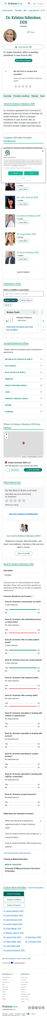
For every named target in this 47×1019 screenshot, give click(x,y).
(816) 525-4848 (34, 470)
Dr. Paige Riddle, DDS (12, 941)
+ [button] (6, 434)
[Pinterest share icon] (43, 1008)
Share (32, 32)
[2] (19, 86)
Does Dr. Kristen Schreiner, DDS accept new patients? (22, 845)
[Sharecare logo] (23, 1006)
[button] (32, 596)
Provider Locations (21, 96)
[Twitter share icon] (39, 1008)
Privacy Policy (14, 165)
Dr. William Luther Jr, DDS (13, 933)
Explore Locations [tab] (14, 899)
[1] (15, 86)
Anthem (8, 405)
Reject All (16, 173)
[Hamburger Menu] (5, 3)
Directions (15, 470)
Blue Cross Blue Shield (15, 372)
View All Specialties (36, 887)
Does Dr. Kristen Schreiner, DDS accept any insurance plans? (22, 835)
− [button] (6, 437)
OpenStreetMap (32, 457)
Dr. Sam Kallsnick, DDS (12, 919)
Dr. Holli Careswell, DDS (13, 915)
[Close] (42, 151)
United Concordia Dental (16, 385)
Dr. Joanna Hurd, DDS (12, 937)
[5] (30, 86)
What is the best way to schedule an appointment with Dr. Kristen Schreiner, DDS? (20, 824)
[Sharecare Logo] (15, 3)
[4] (26, 86)
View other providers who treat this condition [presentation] (19, 328)
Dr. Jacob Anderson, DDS (13, 911)
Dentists (18, 10)
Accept (31, 173)
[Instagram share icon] (33, 1008)
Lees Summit (34, 10)
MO (25, 10)
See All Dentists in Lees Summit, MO (16, 958)
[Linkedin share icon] (36, 1008)
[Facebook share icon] (29, 1008)
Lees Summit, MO (25, 47)
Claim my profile (23, 553)
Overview (7, 96)
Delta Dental (10, 366)
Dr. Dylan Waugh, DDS (12, 928)
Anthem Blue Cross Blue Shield (18, 359)
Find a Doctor (7, 10)
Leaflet (24, 457)
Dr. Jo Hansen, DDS (33, 941)
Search (29, 3)
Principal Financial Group (16, 398)
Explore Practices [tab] (14, 905)
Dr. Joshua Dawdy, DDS (12, 924)
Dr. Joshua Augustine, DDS (14, 950)
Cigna (7, 392)
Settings (23, 178)
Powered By (6, 963)
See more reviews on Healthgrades (23, 514)
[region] (23, 165)
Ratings (35, 96)
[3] (23, 86)
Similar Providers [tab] (13, 894)
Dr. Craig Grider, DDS (11, 946)
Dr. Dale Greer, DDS (33, 937)
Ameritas (9, 379)
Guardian (9, 412)
